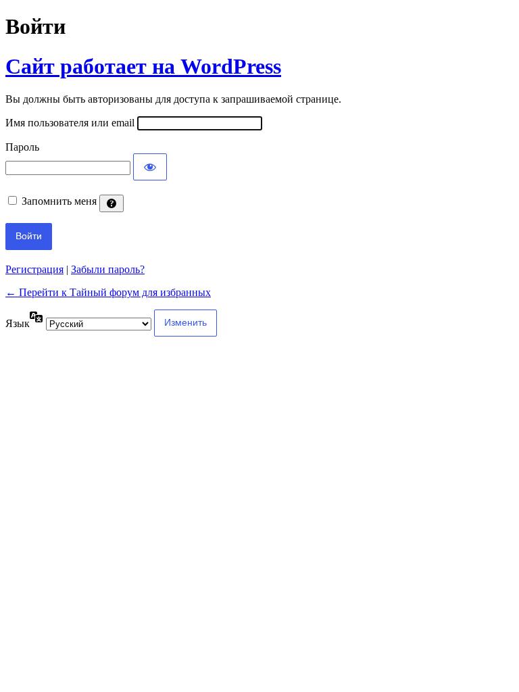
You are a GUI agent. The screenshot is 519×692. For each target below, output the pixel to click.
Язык (17, 323)
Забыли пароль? (108, 269)
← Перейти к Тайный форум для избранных (108, 292)
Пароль (22, 147)
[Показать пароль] (150, 166)
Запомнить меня (59, 201)
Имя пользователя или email (69, 122)
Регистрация (34, 269)
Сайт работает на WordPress (143, 66)
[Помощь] (111, 203)
